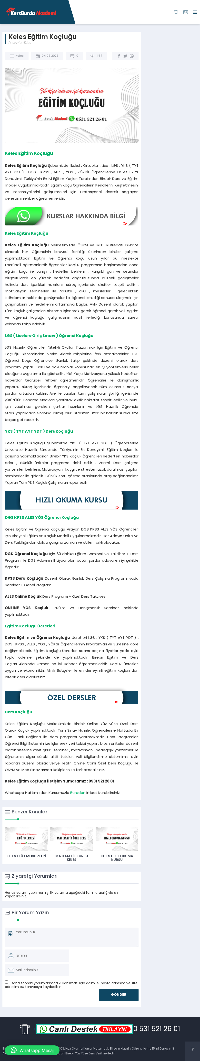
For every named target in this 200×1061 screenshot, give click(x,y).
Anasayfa (15, 42)
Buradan (77, 793)
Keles (27, 42)
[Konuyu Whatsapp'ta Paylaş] (132, 56)
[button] (32, 1050)
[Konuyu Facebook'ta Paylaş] (119, 56)
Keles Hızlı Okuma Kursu (117, 858)
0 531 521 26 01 (156, 1029)
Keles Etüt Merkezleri (26, 856)
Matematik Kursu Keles (71, 858)
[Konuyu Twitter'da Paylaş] (125, 56)
